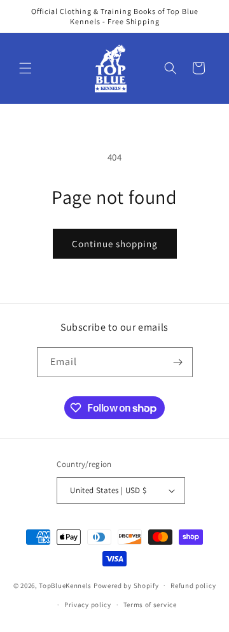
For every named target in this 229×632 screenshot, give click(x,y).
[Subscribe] (178, 362)
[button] (25, 68)
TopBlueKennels (65, 584)
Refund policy (193, 585)
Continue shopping (115, 244)
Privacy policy (87, 604)
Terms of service (150, 604)
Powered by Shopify (126, 584)
